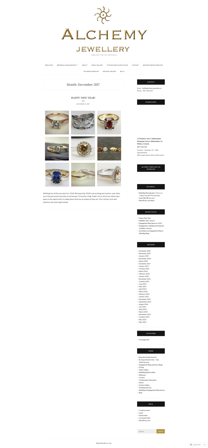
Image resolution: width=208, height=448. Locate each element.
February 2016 (144, 274)
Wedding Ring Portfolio (147, 372)
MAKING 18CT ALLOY (147, 221)
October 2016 (144, 269)
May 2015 (142, 286)
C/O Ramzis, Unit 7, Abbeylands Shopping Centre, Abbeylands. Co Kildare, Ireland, (149, 141)
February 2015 (144, 294)
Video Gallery (97, 65)
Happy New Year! (83, 97)
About (84, 65)
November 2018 (145, 259)
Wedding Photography (147, 193)
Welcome (49, 65)
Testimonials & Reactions (117, 65)
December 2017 (145, 264)
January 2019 (144, 256)
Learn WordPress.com (147, 198)
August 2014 (143, 304)
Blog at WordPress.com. (104, 443)
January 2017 (144, 266)
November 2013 (145, 314)
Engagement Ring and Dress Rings (151, 365)
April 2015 (143, 289)
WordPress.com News (147, 201)
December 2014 (145, 299)
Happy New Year (145, 218)
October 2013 (144, 317)
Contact (135, 65)
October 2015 (144, 281)
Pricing (141, 367)
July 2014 (142, 307)
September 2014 (145, 302)
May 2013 (142, 320)
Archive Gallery (109, 71)
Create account (144, 410)
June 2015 (142, 284)
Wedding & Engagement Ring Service (152, 390)
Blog (122, 71)
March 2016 (143, 271)
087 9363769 (142, 147)
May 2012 (142, 322)
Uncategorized (144, 340)
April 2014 (143, 309)
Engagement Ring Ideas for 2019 (150, 223)
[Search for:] (151, 431)
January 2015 (144, 297)
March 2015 (143, 292)
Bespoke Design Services (153, 65)
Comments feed (144, 418)
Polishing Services (91, 71)
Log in (141, 413)
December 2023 (145, 251)
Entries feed (143, 415)
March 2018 (143, 261)
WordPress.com (144, 420)
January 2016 (144, 276)
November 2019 (145, 253)
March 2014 (143, 312)
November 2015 (145, 279)
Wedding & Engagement (67, 65)
